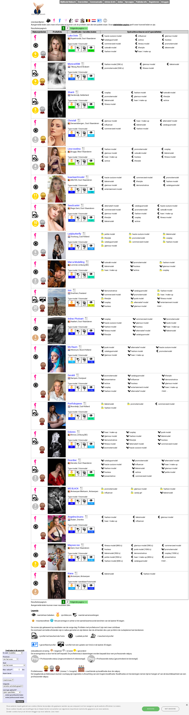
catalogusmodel (111, 40)
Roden (73, 520)
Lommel (74, 265)
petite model (110, 234)
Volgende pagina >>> (78, 28)
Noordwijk (75, 406)
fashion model (110, 51)
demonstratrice (142, 185)
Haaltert (74, 322)
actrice (141, 40)
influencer (142, 36)
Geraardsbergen (77, 123)
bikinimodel (169, 48)
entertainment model (113, 189)
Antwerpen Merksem (79, 491)
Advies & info (110, 2)
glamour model (171, 36)
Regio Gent (75, 208)
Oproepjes (129, 2)
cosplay (108, 93)
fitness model (143, 44)
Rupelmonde (76, 38)
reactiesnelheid (43, 621)
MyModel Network (68, 2)
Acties (120, 2)
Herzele (74, 463)
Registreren (154, 2)
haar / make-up (144, 51)
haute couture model (113, 36)
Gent (73, 548)
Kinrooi (73, 435)
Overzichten (83, 2)
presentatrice (110, 380)
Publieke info (141, 2)
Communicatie (96, 2)
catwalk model (110, 48)
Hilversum (75, 350)
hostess (168, 40)
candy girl (138, 493)
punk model (139, 298)
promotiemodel (171, 44)
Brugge (74, 152)
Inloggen (165, 2)
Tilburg (73, 67)
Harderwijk (75, 95)
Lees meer (55, 711)
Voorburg (74, 237)
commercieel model (113, 44)
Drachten (74, 293)
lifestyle (141, 48)
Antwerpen (75, 576)
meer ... (160, 306)
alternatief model (170, 121)
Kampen (74, 378)
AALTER (74, 180)
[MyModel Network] (38, 14)
